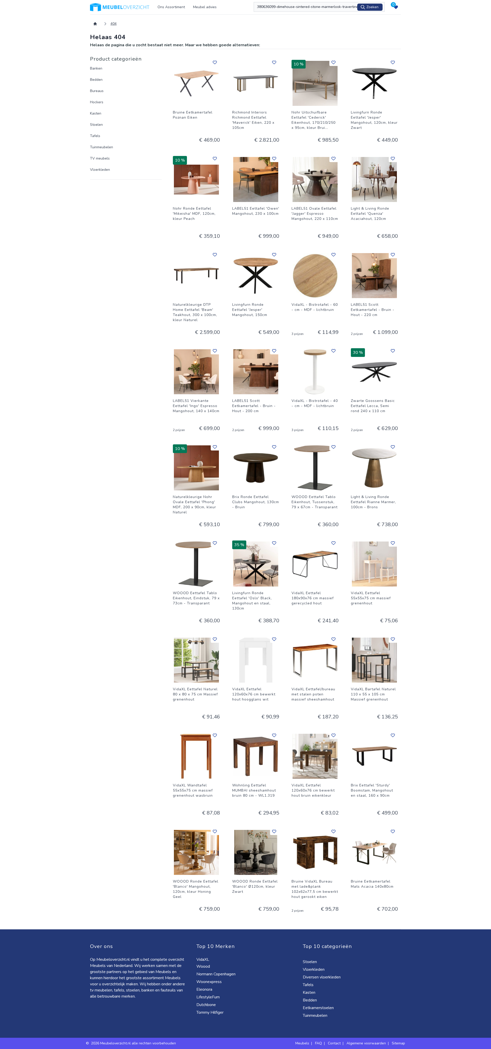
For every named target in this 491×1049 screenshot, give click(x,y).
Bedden (96, 79)
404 (113, 23)
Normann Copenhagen (216, 974)
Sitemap (398, 1043)
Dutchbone (206, 1005)
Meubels (302, 1043)
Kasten (95, 113)
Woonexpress (209, 982)
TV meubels (100, 158)
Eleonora (204, 989)
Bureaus (97, 90)
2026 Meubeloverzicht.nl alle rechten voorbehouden (134, 1043)
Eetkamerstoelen (319, 1008)
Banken (96, 68)
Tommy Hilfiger (210, 1012)
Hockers (96, 102)
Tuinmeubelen (101, 147)
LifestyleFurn (208, 997)
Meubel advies (205, 7)
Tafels (95, 135)
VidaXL (203, 959)
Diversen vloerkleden (322, 977)
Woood (203, 966)
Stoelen (96, 124)
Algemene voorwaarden (366, 1043)
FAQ (318, 1043)
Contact (334, 1043)
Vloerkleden (100, 169)
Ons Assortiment (171, 7)
